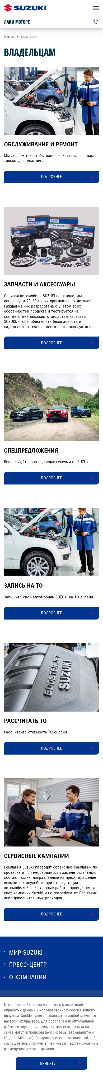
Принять (47, 1063)
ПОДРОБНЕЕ (51, 176)
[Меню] (96, 8)
